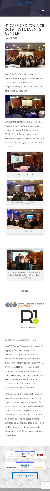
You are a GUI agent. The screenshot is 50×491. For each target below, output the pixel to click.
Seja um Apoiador (25, 475)
